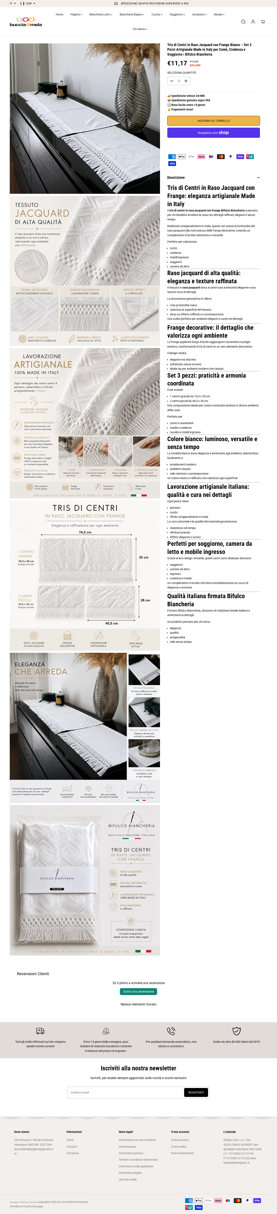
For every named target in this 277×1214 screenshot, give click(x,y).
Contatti (72, 1146)
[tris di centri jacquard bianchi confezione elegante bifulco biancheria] (85, 880)
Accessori (198, 14)
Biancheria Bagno (131, 14)
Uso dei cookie (128, 1179)
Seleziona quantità (181, 72)
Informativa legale (130, 1172)
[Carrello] (262, 21)
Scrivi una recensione (138, 991)
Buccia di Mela (31, 1202)
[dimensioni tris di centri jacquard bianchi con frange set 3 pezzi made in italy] (85, 575)
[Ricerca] (243, 21)
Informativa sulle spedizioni (136, 1166)
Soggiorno (176, 14)
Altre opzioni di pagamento (213, 142)
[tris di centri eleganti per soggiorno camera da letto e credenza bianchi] (85, 728)
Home (59, 14)
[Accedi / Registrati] (253, 21)
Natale (218, 14)
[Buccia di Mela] (26, 21)
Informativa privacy (131, 1153)
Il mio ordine (178, 1146)
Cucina (156, 14)
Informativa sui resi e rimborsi (137, 1140)
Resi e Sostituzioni (182, 1153)
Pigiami (76, 14)
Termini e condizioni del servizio (138, 1159)
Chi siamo (139, 29)
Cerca (70, 1140)
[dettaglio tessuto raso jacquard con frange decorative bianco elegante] (85, 271)
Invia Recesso (127, 1146)
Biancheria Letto (100, 14)
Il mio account (180, 1140)
